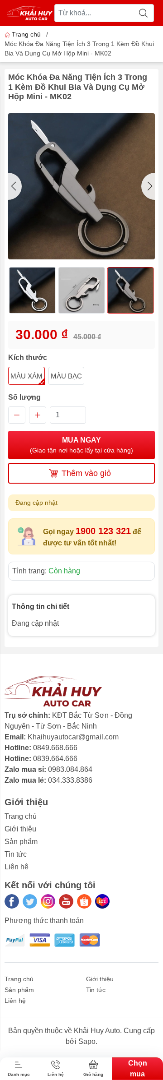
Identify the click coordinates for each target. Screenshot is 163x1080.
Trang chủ (26, 34)
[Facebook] (12, 901)
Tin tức (16, 854)
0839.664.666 (55, 758)
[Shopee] (84, 901)
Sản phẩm (21, 841)
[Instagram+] (48, 901)
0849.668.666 (55, 748)
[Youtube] (66, 901)
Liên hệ (17, 867)
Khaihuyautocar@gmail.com (73, 737)
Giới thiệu (20, 829)
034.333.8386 (70, 780)
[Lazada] (102, 901)
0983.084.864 (70, 769)
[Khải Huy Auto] (30, 13)
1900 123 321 (103, 531)
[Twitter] (30, 901)
